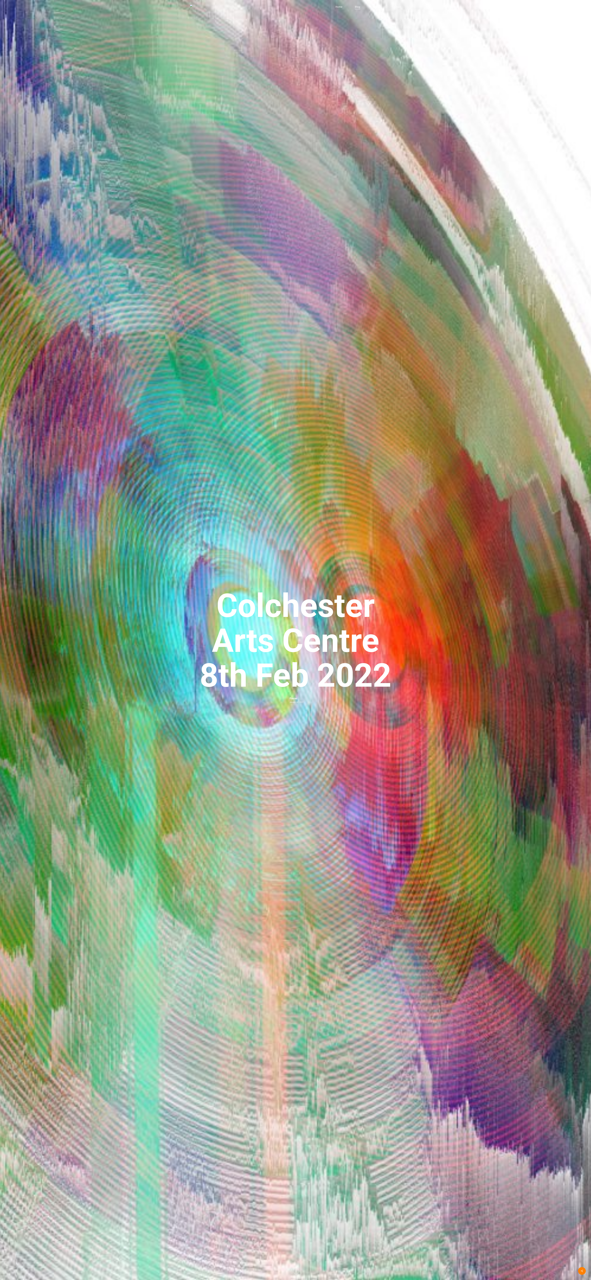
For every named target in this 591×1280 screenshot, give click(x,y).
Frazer (294, 698)
